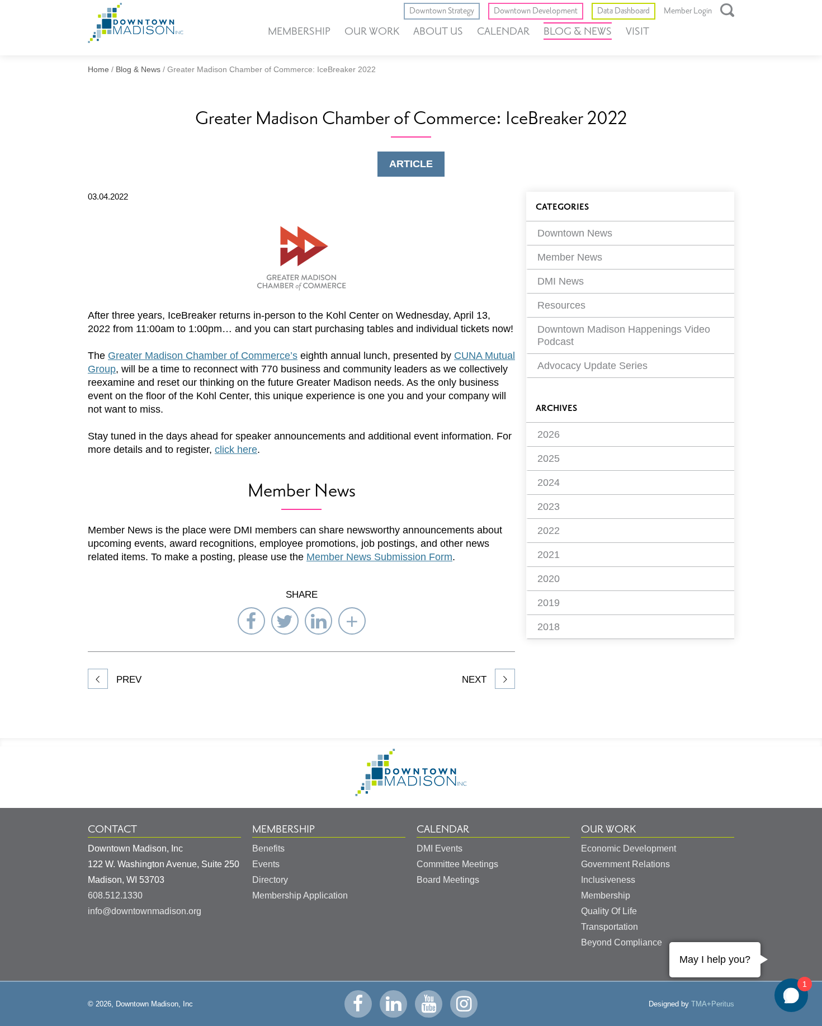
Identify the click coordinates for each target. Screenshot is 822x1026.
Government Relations (625, 864)
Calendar (503, 31)
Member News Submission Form (379, 556)
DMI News (560, 281)
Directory (270, 880)
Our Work (371, 31)
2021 (548, 554)
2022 (548, 530)
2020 (548, 578)
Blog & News (578, 31)
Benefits (268, 848)
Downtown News (574, 233)
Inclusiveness (608, 880)
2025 (548, 458)
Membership (299, 31)
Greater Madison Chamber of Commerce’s (202, 355)
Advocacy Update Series (592, 365)
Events (266, 864)
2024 (548, 482)
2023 (548, 506)
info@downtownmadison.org (144, 911)
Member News (569, 257)
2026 (548, 434)
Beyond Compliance (621, 942)
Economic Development (628, 848)
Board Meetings (448, 880)
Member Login (688, 11)
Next (475, 679)
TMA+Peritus (712, 1004)
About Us (438, 31)
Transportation (609, 927)
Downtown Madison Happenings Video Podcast (623, 335)
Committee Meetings (457, 864)
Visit (637, 31)
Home (98, 69)
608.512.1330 (115, 895)
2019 (548, 602)
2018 (548, 626)
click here (236, 449)
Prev (127, 679)
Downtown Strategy (441, 11)
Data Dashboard (623, 11)
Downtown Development (536, 11)
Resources (561, 305)
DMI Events (439, 848)
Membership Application (300, 895)
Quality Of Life (609, 911)
